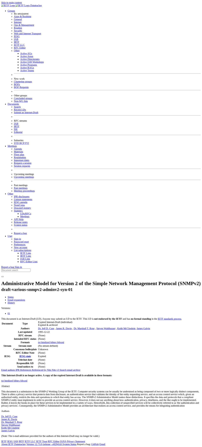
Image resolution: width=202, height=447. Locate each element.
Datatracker (36, 5)
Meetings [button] (12, 146)
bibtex (53, 342)
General (18, 19)
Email (102, 444)
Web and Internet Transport (27, 33)
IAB (16, 39)
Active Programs (28, 64)
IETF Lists (25, 253)
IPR (18, 370)
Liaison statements (23, 199)
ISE (16, 129)
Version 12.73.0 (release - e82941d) (44, 444)
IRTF (16, 42)
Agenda (18, 149)
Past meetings (20, 188)
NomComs (19, 205)
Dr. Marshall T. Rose (84, 328)
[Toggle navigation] (2, 276)
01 (9, 313)
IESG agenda (20, 202)
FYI (27, 143)
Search (17, 107)
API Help (19, 219)
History (11, 302)
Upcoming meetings (24, 177)
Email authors (8, 370)
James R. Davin (64, 328)
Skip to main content (11, 2)
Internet (17, 22)
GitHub (95, 444)
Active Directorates (29, 59)
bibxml (60, 342)
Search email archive (70, 370)
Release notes (20, 222)
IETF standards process (169, 318)
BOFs (17, 84)
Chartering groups (23, 81)
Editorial (18, 132)
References (26, 370)
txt (39, 342)
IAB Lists (25, 258)
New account (20, 247)
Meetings (24, 216)
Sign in (17, 239)
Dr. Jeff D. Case (46, 328)
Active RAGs (27, 67)
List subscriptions (22, 250)
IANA (63, 441)
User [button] (10, 236)
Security (18, 30)
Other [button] (10, 193)
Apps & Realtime (22, 16)
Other (17, 50)
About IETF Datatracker (13, 444)
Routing (18, 28)
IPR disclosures (21, 196)
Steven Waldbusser (105, 328)
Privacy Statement (76, 441)
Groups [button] (11, 10)
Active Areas (26, 56)
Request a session (22, 163)
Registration (20, 157)
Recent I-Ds (20, 109)
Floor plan (19, 154)
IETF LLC (19, 45)
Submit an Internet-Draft (26, 112)
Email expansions (16, 300)
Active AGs (26, 53)
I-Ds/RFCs (25, 213)
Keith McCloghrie (126, 328)
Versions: (5, 308)
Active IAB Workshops (32, 62)
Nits (49, 370)
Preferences (19, 244)
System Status (69, 444)
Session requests (22, 166)
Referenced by (39, 370)
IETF (4, 441)
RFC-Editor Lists (28, 261)
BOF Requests (21, 87)
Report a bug (20, 233)
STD (16, 143)
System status (20, 225)
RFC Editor (20, 47)
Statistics (18, 210)
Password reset (21, 241)
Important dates (21, 160)
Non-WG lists (21, 101)
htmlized (45, 342)
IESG (17, 36)
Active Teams (27, 70)
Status (11, 297)
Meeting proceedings (24, 191)
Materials (18, 151)
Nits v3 (56, 370)
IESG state (25, 356)
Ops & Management (24, 25)
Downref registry (22, 208)
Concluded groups (23, 98)
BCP (22, 143)
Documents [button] (13, 104)
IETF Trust (41, 441)
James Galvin (143, 328)
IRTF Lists (25, 256)
